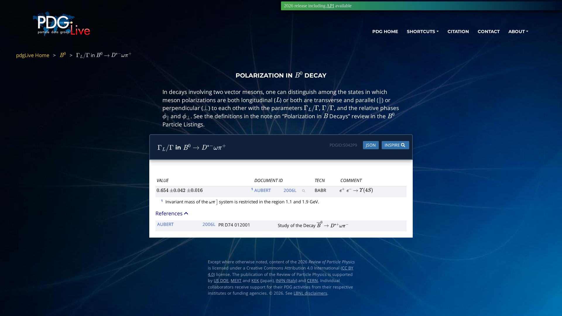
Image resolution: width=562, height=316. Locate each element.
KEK (255, 280)
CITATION (458, 31)
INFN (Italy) (286, 280)
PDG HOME (385, 31)
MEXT (236, 280)
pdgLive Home (32, 55)
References (169, 213)
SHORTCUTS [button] (421, 31)
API (330, 5)
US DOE (221, 280)
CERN (312, 280)
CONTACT (489, 31)
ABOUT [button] (516, 31)
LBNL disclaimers (310, 293)
